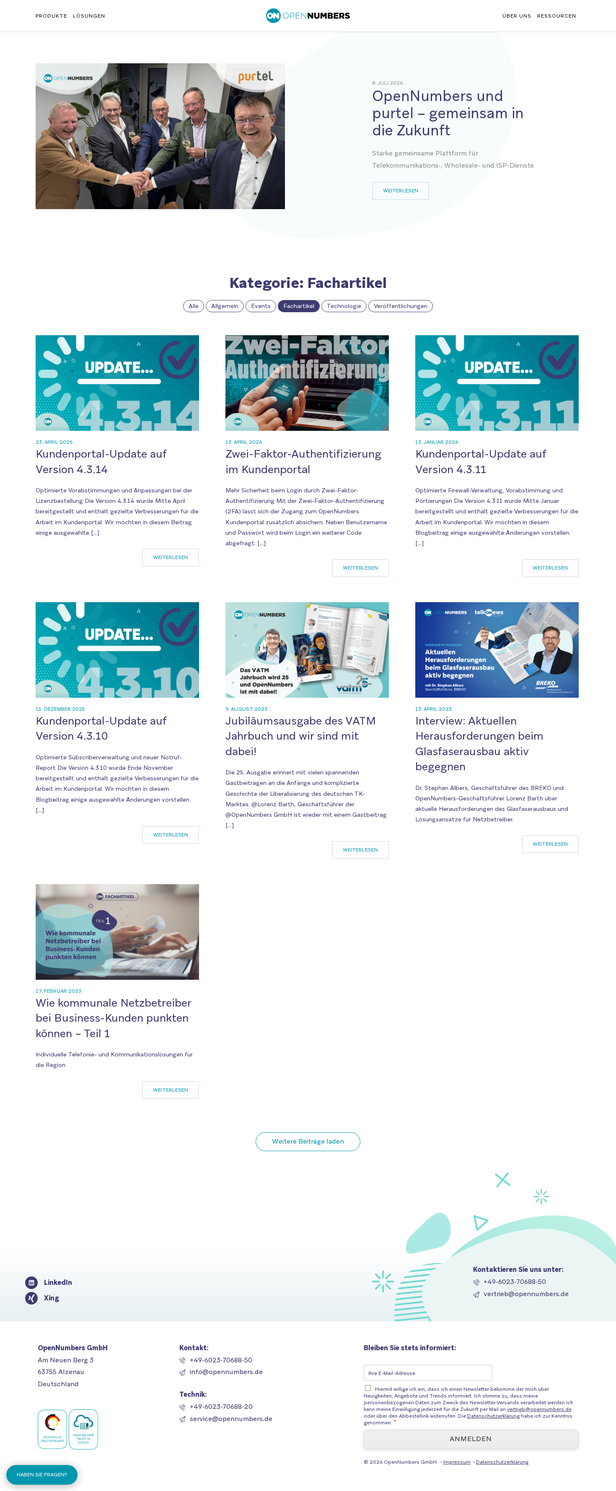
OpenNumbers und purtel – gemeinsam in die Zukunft (448, 113)
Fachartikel (298, 306)
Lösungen (89, 16)
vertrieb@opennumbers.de (526, 1293)
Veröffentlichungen (400, 306)
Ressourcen (556, 16)
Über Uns (516, 16)
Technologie (344, 306)
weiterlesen (400, 190)
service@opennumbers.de (231, 1418)
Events (261, 306)
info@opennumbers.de (226, 1371)
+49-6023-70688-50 (515, 1281)
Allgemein (224, 306)
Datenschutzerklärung (493, 1416)
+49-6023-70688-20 (221, 1406)
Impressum (457, 1462)
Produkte (51, 16)
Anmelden (471, 1438)
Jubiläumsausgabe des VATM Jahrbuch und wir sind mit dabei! (300, 736)
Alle (194, 306)
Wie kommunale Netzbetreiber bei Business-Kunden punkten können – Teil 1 (113, 1018)
